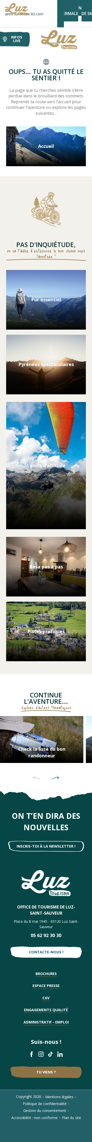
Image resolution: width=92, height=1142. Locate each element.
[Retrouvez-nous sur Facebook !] (31, 1054)
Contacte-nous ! (46, 952)
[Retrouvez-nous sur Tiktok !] (50, 1054)
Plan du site (71, 1117)
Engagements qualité (46, 1009)
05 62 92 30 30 (46, 935)
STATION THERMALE (69, 10)
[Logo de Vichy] (46, 883)
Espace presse (46, 985)
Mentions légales (59, 1096)
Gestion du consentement (44, 1110)
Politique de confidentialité (44, 1103)
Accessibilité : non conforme (34, 1117)
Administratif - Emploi (46, 1022)
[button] (36, 777)
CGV (46, 997)
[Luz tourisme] (52, 39)
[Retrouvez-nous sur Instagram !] (41, 1054)
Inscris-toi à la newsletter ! (46, 846)
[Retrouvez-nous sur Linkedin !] (60, 1054)
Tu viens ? (46, 1072)
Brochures (46, 973)
